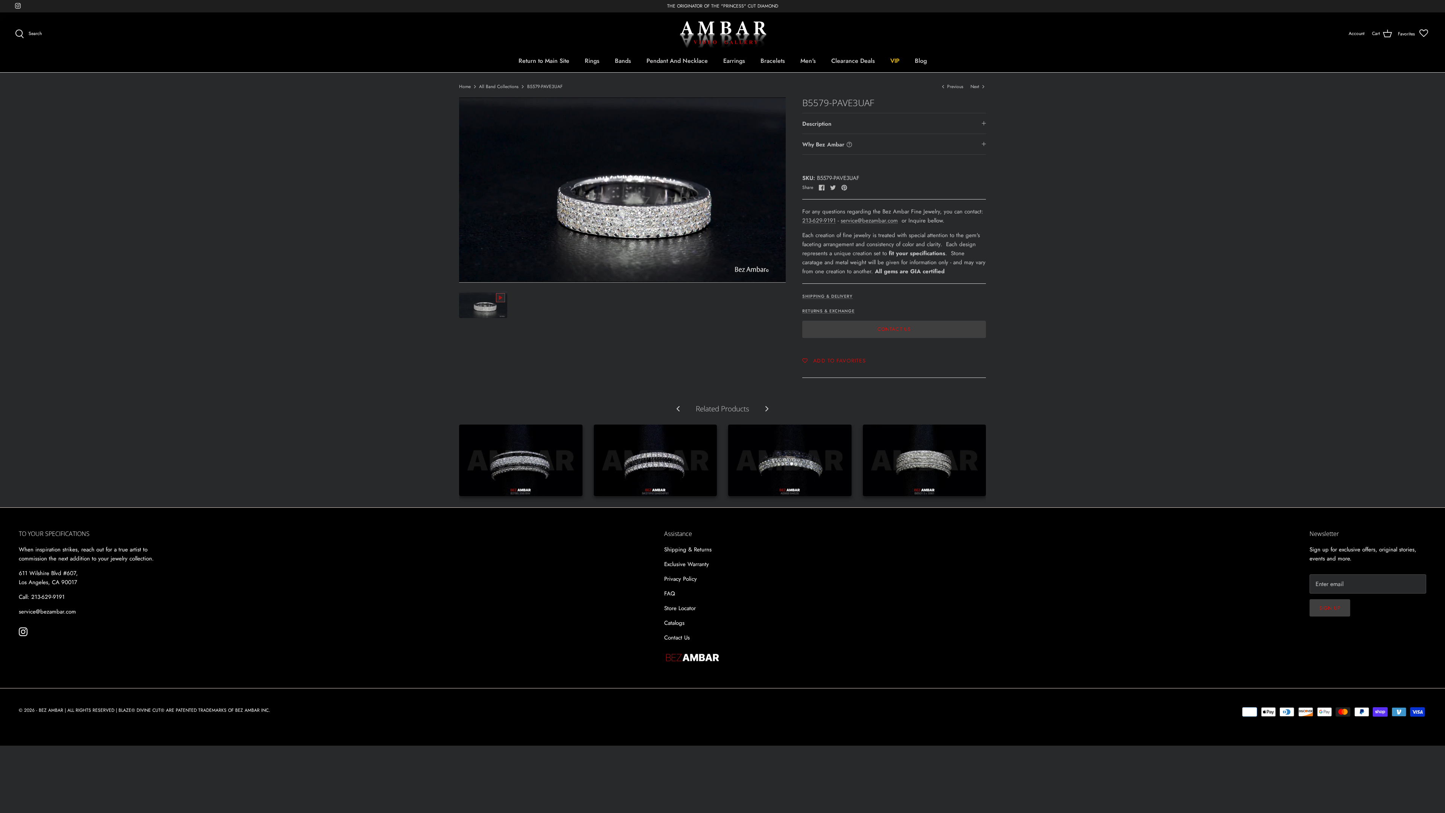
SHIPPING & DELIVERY (827, 296)
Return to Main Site (544, 60)
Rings (592, 60)
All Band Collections (499, 86)
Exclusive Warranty (686, 564)
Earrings (734, 60)
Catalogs (674, 623)
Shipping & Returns (688, 549)
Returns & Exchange (828, 311)
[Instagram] (18, 6)
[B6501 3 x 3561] (924, 460)
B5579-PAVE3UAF (545, 86)
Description (816, 124)
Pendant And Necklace (677, 60)
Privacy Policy (680, 579)
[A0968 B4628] (790, 460)
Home (465, 86)
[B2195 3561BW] (521, 460)
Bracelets (773, 60)
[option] (622, 189)
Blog (921, 60)
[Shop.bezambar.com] (722, 34)
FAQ (669, 593)
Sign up (1329, 608)
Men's (808, 60)
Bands (623, 60)
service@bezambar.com (869, 220)
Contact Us (894, 329)
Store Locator (680, 608)
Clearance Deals (853, 60)
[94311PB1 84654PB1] (655, 460)
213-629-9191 (819, 220)
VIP (894, 60)
